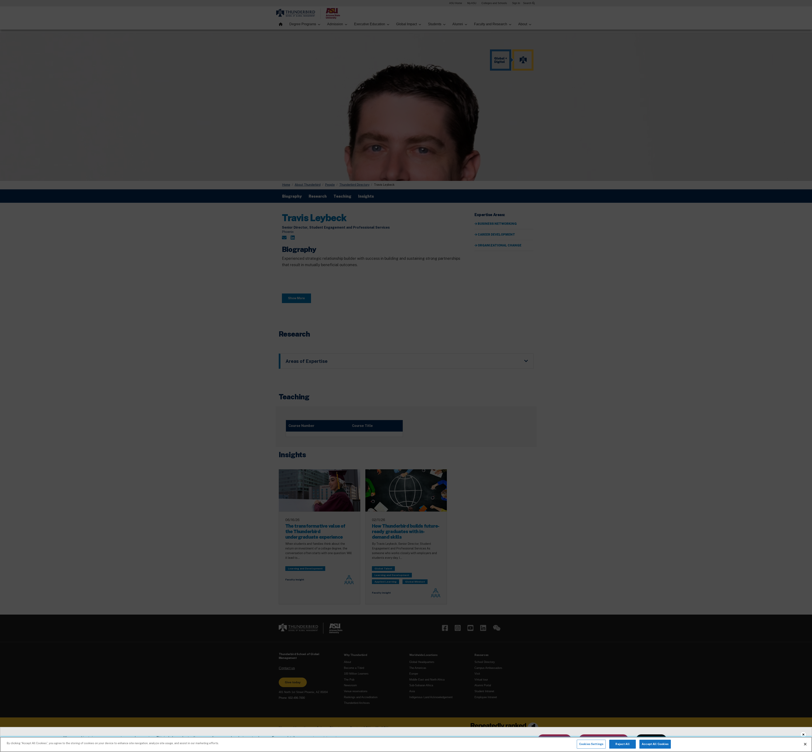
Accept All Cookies (655, 744)
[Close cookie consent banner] (803, 735)
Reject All (622, 744)
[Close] (805, 744)
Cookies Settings (591, 744)
